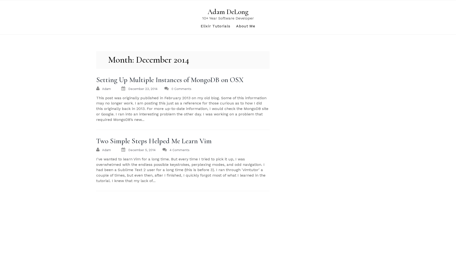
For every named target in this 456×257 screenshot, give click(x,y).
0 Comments (181, 89)
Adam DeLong (228, 11)
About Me (245, 26)
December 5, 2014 (142, 150)
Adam (106, 89)
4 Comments (180, 150)
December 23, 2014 (142, 89)
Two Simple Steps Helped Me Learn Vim (154, 141)
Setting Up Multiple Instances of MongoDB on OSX (170, 79)
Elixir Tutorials (215, 26)
